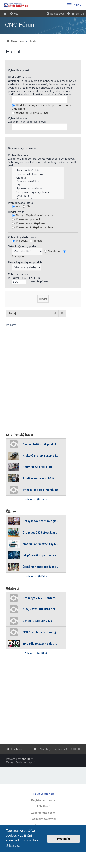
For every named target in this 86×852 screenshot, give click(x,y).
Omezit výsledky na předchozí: (27, 262)
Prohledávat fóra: (18, 155)
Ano (18, 206)
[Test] (38, 185)
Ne (28, 206)
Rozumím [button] (63, 838)
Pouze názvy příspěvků (30, 223)
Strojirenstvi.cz (16, 5)
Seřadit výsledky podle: (22, 246)
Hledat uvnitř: (16, 212)
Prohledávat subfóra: (20, 203)
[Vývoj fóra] (38, 196)
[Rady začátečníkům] (38, 170)
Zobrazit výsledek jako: (22, 237)
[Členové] (38, 178)
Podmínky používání (43, 819)
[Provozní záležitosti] (38, 181)
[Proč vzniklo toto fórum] (38, 174)
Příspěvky (21, 240)
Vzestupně (54, 251)
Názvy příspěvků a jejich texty (34, 215)
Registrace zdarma (43, 800)
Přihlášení (43, 806)
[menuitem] (14, 14)
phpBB (26, 759)
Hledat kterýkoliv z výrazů (31, 112)
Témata (37, 240)
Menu (74, 5)
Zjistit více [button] (13, 845)
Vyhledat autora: (18, 118)
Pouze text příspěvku (28, 219)
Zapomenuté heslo (43, 812)
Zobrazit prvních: (18, 274)
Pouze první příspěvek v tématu (35, 227)
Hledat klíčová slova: (20, 77)
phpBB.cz (33, 762)
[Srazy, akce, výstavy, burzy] (38, 192)
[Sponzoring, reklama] (38, 188)
